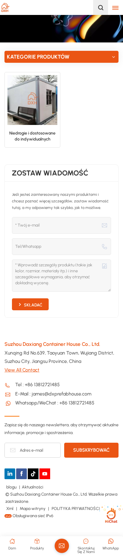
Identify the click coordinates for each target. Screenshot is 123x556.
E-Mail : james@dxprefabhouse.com (53, 394)
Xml (9, 508)
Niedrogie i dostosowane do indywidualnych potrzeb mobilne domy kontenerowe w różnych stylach (32, 136)
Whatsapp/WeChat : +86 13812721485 (54, 403)
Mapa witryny (33, 508)
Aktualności (32, 487)
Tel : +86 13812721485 (37, 384)
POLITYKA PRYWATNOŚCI (76, 508)
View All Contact (21, 370)
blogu (11, 487)
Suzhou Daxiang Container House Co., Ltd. (52, 344)
